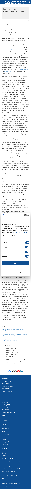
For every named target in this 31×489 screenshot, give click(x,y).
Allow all (15, 263)
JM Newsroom (5, 444)
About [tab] (25, 219)
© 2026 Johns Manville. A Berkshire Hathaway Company (13, 475)
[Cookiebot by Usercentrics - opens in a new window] (22, 215)
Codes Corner (5, 402)
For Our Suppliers (6, 446)
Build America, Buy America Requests (11, 461)
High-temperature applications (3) (15, 362)
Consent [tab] (5, 219)
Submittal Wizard (6, 407)
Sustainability (5, 439)
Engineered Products (8, 412)
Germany (4, 430)
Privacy (3, 478)
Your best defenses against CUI (10, 329)
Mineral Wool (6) (10, 356)
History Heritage (6, 441)
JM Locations (5, 454)
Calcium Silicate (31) (11, 350)
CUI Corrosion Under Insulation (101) (16, 360)
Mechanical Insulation (7, 386)
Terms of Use (4, 480)
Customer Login (5, 455)
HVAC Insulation (6, 383)
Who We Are (5, 434)
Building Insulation (6, 381)
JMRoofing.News (6, 404)
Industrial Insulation (13, 21)
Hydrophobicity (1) (11, 358)
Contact (4, 449)
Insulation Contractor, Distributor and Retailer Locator (13, 468)
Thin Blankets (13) (11, 354)
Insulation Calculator (7, 391)
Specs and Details (6, 406)
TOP (21, 367)
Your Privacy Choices (6, 486)
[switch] (27, 247)
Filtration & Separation (7, 417)
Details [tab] (15, 219)
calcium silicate (23, 69)
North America (5, 428)
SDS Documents (5, 393)
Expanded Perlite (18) (12, 352)
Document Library (6, 422)
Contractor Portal (6, 401)
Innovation (4, 437)
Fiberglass (4, 415)
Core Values (4, 442)
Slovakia (4, 431)
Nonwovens (4, 418)
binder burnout (21, 52)
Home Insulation (6, 390)
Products (4, 399)
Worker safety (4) (10, 364)
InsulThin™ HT (8, 71)
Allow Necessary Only (15, 272)
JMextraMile (5, 420)
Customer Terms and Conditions (8, 471)
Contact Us (4, 452)
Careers (4, 425)
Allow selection (16, 268)
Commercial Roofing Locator (7, 466)
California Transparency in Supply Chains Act (11, 483)
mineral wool (14, 50)
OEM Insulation (5, 388)
